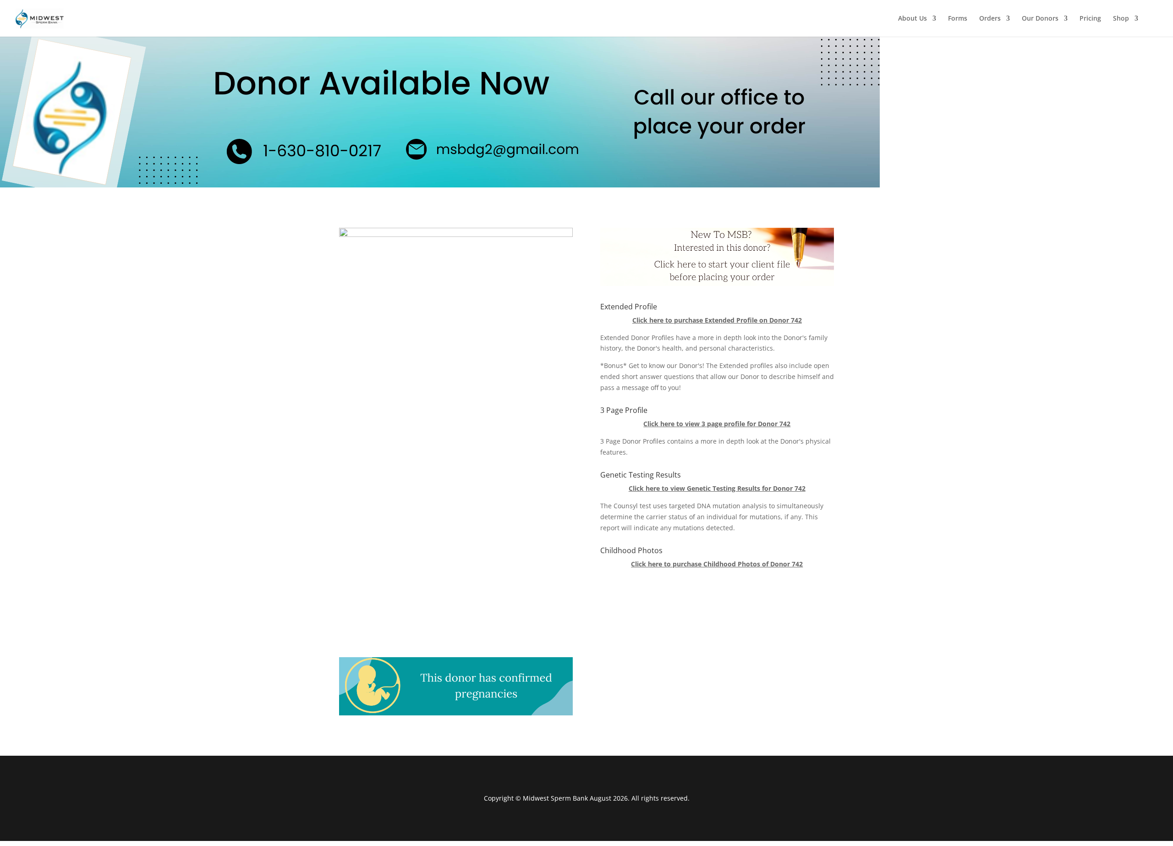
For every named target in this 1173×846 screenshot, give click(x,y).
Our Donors (1040, 18)
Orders (990, 18)
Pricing (1090, 18)
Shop (1121, 18)
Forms (957, 18)
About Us (912, 18)
